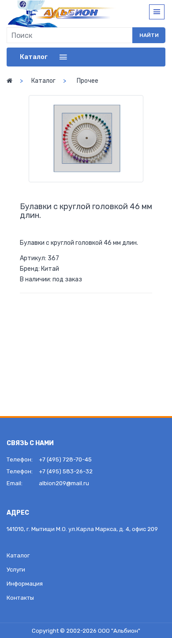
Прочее (87, 81)
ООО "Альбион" (119, 630)
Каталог (43, 81)
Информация (25, 583)
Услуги (16, 569)
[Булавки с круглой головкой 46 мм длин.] (86, 138)
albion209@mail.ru (64, 483)
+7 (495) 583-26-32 (66, 471)
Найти (149, 35)
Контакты (20, 597)
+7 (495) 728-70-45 (65, 459)
